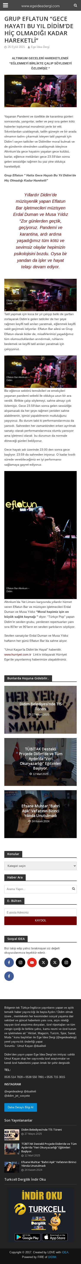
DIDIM (52, 1257)
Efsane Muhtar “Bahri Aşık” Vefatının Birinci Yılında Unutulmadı (40, 811)
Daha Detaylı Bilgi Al (20, 1107)
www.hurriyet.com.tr (18, 654)
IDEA (65, 1252)
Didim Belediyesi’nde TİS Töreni (40, 706)
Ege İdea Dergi (40, 47)
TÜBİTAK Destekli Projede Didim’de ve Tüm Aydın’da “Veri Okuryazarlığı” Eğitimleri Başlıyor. (40, 759)
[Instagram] (20, 962)
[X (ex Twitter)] (43, 962)
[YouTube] (32, 962)
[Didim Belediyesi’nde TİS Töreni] (11, 1134)
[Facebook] (9, 962)
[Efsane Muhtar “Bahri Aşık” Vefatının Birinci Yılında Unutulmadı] (11, 1167)
